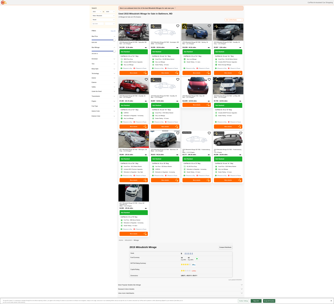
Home (121, 240)
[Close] (331, 301)
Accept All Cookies (269, 301)
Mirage (136, 240)
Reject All (256, 301)
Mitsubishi (128, 240)
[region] (167, 301)
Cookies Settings (243, 301)
